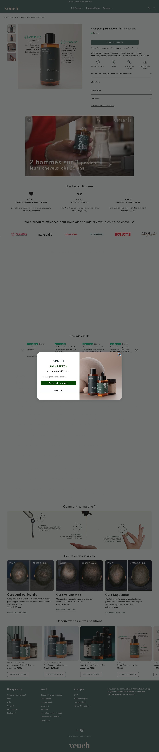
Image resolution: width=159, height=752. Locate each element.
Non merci (58, 390)
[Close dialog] (119, 354)
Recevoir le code (58, 383)
